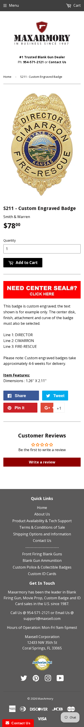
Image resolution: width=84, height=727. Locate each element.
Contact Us (57, 62)
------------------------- (42, 547)
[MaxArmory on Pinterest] (35, 679)
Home (7, 77)
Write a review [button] (42, 462)
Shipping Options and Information (42, 534)
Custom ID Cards (42, 573)
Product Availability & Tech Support (42, 520)
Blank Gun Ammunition (42, 560)
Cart (77, 5)
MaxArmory (45, 699)
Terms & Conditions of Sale (42, 527)
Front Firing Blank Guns (42, 554)
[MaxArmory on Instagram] (48, 679)
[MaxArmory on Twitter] (23, 679)
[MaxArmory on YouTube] (60, 679)
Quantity (9, 240)
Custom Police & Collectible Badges (42, 567)
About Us (42, 514)
